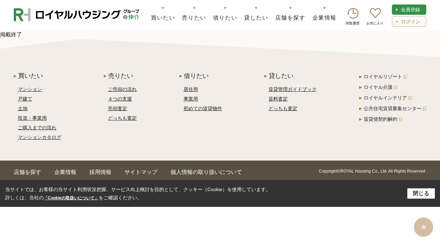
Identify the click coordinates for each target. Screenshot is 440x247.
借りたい (225, 18)
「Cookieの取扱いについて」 (71, 198)
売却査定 (117, 108)
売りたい (194, 18)
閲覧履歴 (353, 23)
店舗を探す (290, 18)
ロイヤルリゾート (383, 76)
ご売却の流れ (122, 89)
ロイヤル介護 (378, 87)
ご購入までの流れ (37, 127)
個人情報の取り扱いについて (206, 172)
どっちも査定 (122, 118)
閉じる (421, 193)
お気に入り (375, 23)
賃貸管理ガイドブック (292, 89)
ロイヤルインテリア (385, 98)
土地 (23, 108)
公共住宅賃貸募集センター (392, 108)
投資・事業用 (32, 118)
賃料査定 (278, 99)
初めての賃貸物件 (203, 108)
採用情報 (100, 172)
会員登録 (410, 9)
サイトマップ (140, 172)
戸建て (25, 99)
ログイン (410, 21)
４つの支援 (120, 99)
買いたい (163, 18)
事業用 (191, 99)
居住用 (191, 89)
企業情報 (324, 18)
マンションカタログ (39, 137)
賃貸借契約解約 (380, 119)
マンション (30, 89)
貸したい (256, 18)
